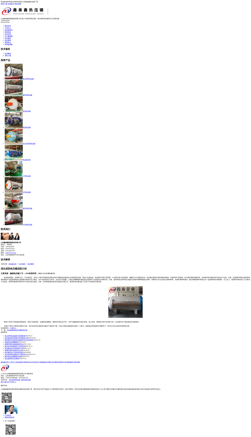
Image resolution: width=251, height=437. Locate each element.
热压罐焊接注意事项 (12, 358)
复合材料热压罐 (14, 380)
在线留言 (11, 4)
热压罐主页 (12, 264)
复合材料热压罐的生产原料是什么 (16, 354)
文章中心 (13, 328)
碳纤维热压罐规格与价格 (13, 356)
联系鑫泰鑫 (9, 44)
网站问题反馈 (9, 417)
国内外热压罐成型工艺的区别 (15, 346)
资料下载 (8, 55)
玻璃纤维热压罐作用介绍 (13, 350)
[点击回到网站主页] (5, 372)
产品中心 (8, 28)
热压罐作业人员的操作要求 (14, 352)
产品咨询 (8, 415)
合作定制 (8, 34)
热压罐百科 (9, 30)
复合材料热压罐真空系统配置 (15, 336)
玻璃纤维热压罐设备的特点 (14, 344)
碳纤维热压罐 (26, 380)
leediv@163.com (10, 253)
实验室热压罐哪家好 (12, 342)
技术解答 (8, 53)
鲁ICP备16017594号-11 (8, 382)
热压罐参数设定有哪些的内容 (17, 330)
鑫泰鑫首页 (5, 362)
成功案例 (8, 40)
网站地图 (18, 4)
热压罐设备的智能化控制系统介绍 (16, 338)
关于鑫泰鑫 (9, 36)
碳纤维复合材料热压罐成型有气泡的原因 (19, 340)
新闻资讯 (8, 32)
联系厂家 (4, 4)
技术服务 (8, 38)
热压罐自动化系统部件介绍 (14, 348)
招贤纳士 (8, 42)
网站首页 (8, 26)
